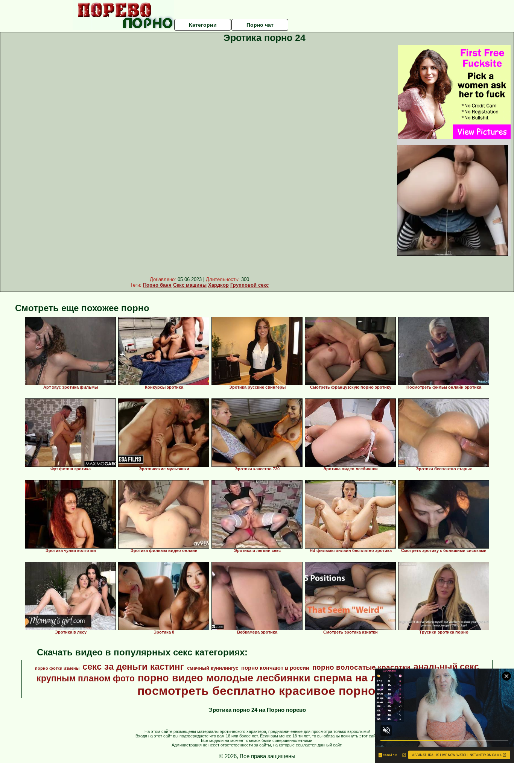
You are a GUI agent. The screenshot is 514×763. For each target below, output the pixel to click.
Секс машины (190, 285)
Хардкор (218, 285)
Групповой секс (249, 285)
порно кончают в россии (275, 668)
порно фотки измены (57, 668)
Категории (203, 25)
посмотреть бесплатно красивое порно (256, 691)
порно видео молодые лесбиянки (224, 678)
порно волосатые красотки (361, 667)
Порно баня (157, 285)
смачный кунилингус (212, 668)
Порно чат (260, 25)
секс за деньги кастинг (133, 666)
